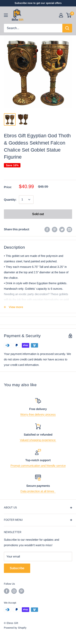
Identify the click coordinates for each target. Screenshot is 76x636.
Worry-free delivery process (38, 414)
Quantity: (10, 199)
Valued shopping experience (38, 440)
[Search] (67, 28)
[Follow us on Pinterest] (21, 591)
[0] (68, 15)
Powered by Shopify (15, 627)
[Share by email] (69, 229)
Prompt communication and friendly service (38, 465)
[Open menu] (6, 15)
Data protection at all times (38, 491)
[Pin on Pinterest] (54, 229)
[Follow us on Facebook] (6, 591)
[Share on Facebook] (47, 229)
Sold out (38, 214)
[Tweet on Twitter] (62, 229)
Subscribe (17, 568)
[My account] (61, 15)
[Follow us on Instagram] (14, 591)
